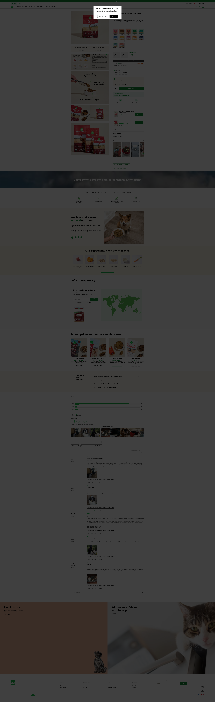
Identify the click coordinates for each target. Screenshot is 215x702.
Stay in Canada (103, 16)
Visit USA (113, 16)
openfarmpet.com (105, 10)
